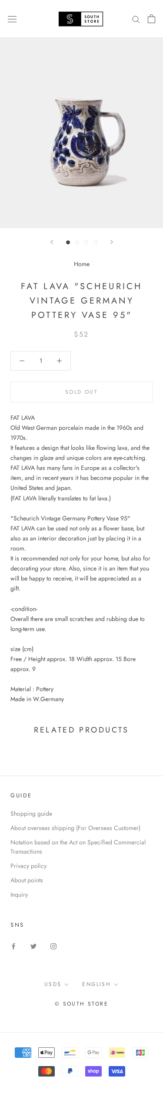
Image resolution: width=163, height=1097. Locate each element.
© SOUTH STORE (81, 1004)
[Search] (136, 19)
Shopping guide (31, 813)
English (96, 984)
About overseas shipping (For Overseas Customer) (75, 828)
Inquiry (19, 894)
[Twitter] (33, 946)
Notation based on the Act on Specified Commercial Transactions (78, 847)
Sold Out (81, 392)
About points (26, 880)
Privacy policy (28, 865)
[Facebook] (13, 946)
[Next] (111, 242)
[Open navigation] (12, 18)
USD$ (53, 984)
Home (82, 264)
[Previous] (51, 242)
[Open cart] (151, 18)
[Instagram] (53, 946)
